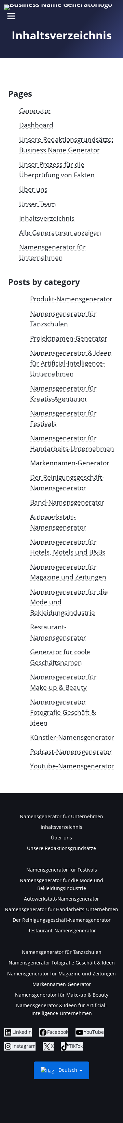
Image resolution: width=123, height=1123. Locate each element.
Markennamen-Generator (69, 462)
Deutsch (68, 1070)
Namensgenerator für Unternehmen (61, 816)
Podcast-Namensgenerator (71, 751)
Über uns (33, 189)
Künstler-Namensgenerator (72, 737)
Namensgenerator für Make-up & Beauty (61, 994)
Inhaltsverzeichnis (46, 218)
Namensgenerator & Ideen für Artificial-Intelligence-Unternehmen (71, 363)
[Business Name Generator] (58, 7)
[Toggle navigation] (11, 16)
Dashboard (36, 124)
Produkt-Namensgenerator (71, 298)
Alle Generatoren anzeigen (60, 232)
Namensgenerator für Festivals (61, 869)
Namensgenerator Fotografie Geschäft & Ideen (63, 712)
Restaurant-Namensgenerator (61, 930)
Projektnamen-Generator (68, 338)
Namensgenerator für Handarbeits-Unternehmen (61, 909)
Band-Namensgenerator (67, 502)
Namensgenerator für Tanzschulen (61, 952)
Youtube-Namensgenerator (72, 765)
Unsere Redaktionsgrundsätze (61, 848)
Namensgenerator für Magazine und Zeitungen (61, 973)
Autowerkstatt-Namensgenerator (61, 898)
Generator (35, 110)
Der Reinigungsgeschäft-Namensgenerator (62, 920)
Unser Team (37, 203)
